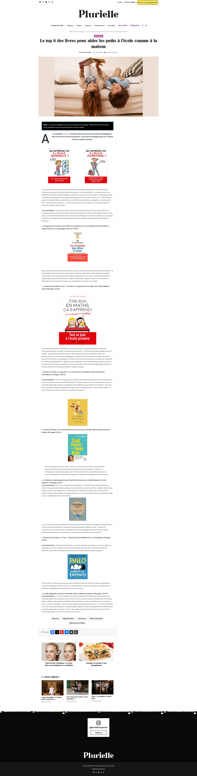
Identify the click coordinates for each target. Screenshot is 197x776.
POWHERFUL (135, 25)
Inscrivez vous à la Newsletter (147, 2)
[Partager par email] (71, 632)
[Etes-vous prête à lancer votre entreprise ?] (77, 687)
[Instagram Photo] (16, 727)
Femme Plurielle (57, 25)
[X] (57, 632)
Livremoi (66, 134)
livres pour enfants (78, 623)
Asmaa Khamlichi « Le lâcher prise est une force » (52, 698)
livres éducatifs (97, 618)
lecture (56, 618)
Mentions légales (129, 2)
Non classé (80, 31)
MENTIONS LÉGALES (98, 769)
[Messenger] (67, 632)
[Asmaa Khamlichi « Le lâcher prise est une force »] (53, 687)
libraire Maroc (69, 618)
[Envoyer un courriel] (89, 52)
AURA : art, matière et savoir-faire (102, 697)
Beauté (70, 25)
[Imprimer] (76, 632)
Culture (88, 25)
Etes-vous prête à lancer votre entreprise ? (77, 698)
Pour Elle (111, 25)
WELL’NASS (122, 25)
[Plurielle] (98, 13)
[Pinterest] (62, 632)
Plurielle (111, 766)
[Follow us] (98, 724)
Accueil (119, 2)
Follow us (98, 733)
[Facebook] (52, 632)
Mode (79, 25)
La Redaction (85, 52)
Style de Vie (99, 25)
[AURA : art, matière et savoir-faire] (102, 687)
